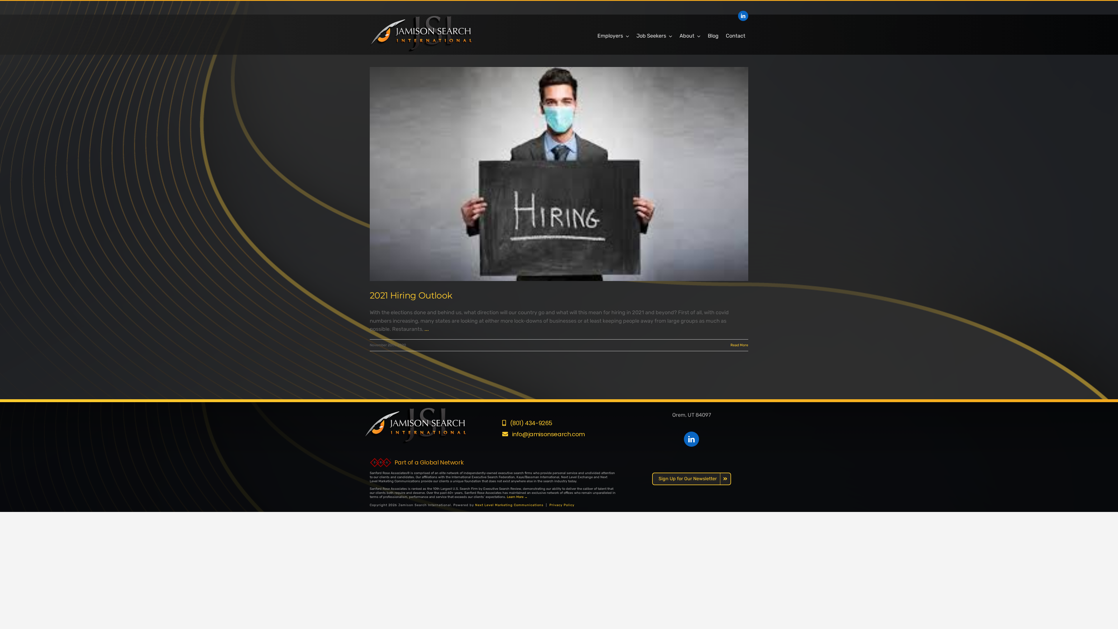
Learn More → (517, 497)
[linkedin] (743, 16)
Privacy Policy (561, 505)
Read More (739, 345)
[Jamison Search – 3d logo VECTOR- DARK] (421, 18)
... (426, 329)
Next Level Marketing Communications (509, 505)
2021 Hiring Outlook (411, 295)
